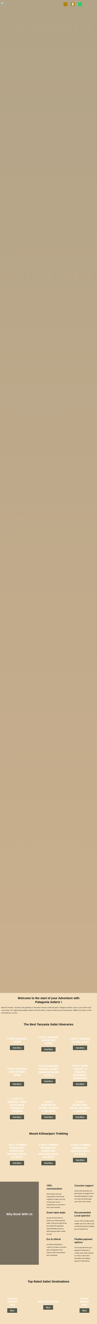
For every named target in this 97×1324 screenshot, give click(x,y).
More (12, 1310)
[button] (92, 11)
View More (17, 1048)
